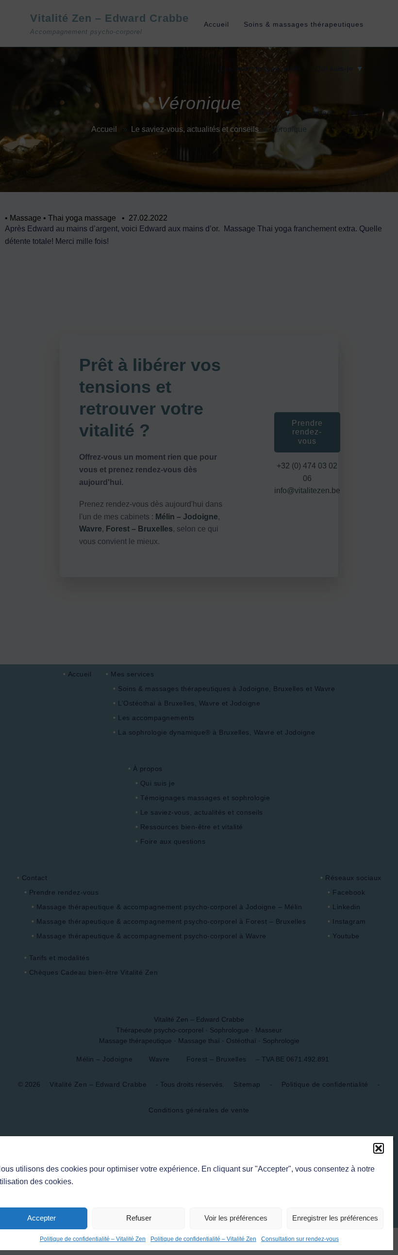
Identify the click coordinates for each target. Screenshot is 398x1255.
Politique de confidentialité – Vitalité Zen (93, 1239)
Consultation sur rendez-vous (300, 1239)
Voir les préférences (235, 1218)
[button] (378, 1148)
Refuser (138, 1218)
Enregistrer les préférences (335, 1218)
